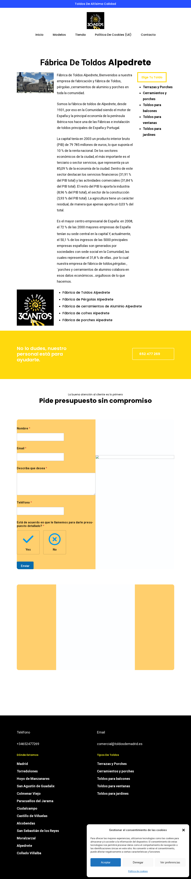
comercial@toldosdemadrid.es (120, 744)
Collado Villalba (29, 853)
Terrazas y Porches (158, 87)
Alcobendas (26, 823)
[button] (183, 830)
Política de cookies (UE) (113, 35)
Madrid (22, 764)
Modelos (59, 35)
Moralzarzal (26, 838)
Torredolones (27, 771)
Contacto (148, 35)
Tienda (80, 35)
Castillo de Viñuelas (32, 816)
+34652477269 (28, 744)
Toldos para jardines (113, 793)
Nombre (23, 428)
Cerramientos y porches (115, 771)
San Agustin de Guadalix (35, 786)
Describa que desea (32, 468)
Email (21, 448)
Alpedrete (24, 846)
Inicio (39, 35)
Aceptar (105, 862)
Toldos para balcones (113, 779)
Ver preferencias (170, 862)
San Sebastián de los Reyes (38, 831)
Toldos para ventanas (113, 786)
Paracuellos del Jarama (35, 801)
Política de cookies (138, 871)
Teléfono (24, 502)
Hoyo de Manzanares (33, 779)
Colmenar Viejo (29, 793)
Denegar (138, 862)
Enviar (25, 566)
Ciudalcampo (27, 808)
